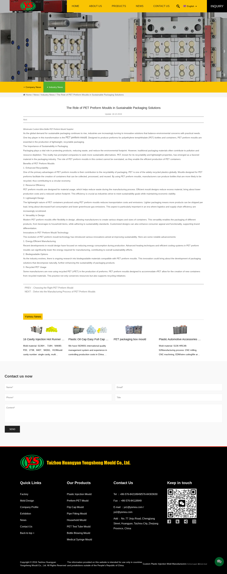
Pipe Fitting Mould (77, 513)
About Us (95, 6)
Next (198, 340)
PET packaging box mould (119, 339)
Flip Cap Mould (75, 507)
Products (119, 6)
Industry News (56, 87)
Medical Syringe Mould (79, 539)
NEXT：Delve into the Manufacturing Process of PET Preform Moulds (60, 291)
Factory (24, 494)
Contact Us (161, 6)
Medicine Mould (118, 10)
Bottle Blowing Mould (78, 533)
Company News (33, 87)
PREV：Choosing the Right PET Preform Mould (49, 287)
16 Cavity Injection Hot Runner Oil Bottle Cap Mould (44, 339)
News (139, 6)
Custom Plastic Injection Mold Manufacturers (164, 564)
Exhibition (25, 513)
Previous (26, 340)
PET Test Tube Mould (78, 526)
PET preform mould (76, 137)
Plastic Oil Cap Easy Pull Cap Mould (79, 339)
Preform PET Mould (77, 500)
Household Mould (76, 520)
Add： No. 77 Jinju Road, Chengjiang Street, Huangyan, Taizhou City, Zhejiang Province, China (136, 523)
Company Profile (29, 507)
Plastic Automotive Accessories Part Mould (174, 339)
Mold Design (27, 500)
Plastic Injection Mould (79, 494)
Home (75, 6)
